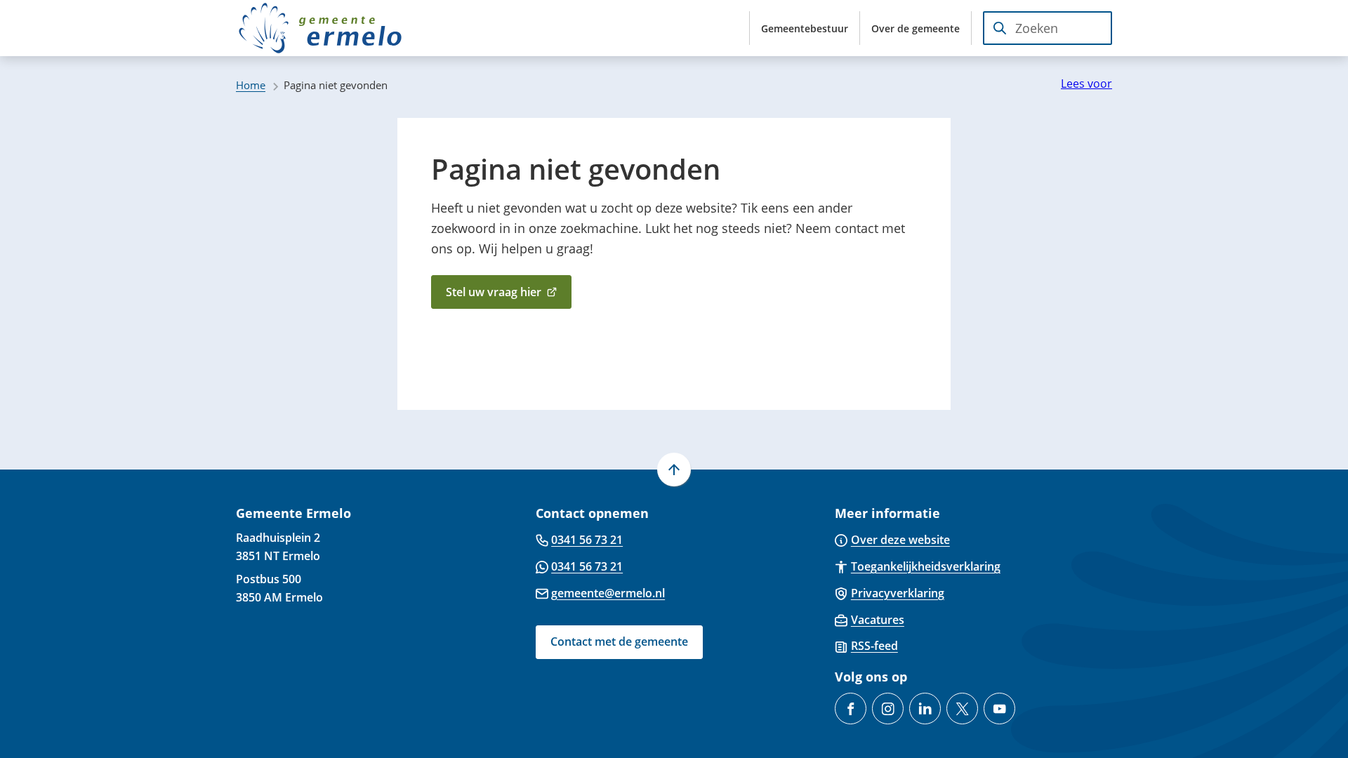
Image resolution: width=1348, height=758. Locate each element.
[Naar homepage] (320, 28)
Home (250, 85)
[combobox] (1047, 28)
